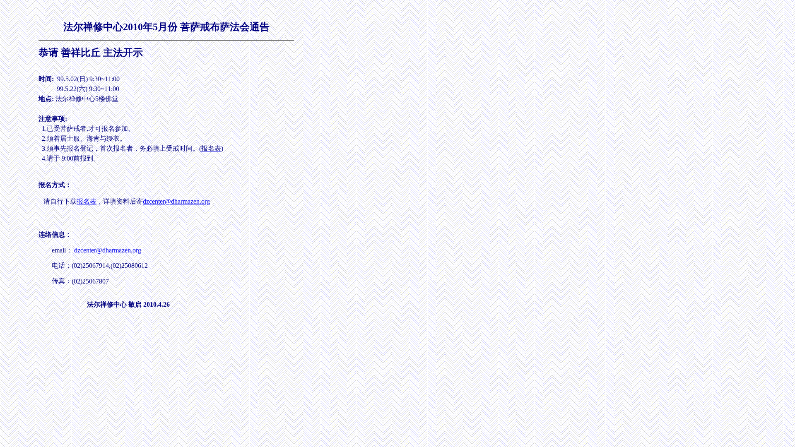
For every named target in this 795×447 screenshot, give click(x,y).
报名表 (86, 201)
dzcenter (154, 201)
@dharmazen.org (187, 201)
